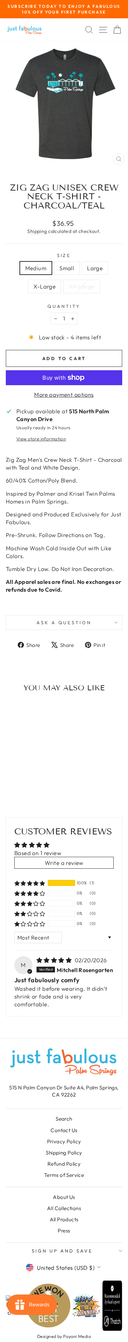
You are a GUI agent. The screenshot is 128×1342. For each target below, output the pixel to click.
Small (66, 268)
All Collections (64, 1208)
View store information (41, 438)
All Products (64, 1219)
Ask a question (64, 622)
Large (95, 268)
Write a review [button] (64, 862)
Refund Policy (64, 1164)
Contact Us (64, 1130)
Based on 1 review (37, 852)
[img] (55, 960)
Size (64, 255)
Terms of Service (64, 1175)
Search (64, 1119)
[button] (29, 883)
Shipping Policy (64, 1152)
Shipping (37, 231)
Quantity (64, 306)
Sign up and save (62, 1251)
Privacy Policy (64, 1141)
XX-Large (81, 286)
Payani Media (77, 1336)
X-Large (44, 286)
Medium (35, 268)
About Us (64, 1197)
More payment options (64, 394)
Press (64, 1230)
